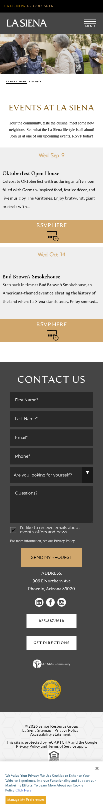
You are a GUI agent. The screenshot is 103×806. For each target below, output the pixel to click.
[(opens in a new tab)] (40, 602)
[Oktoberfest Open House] (51, 195)
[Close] (97, 768)
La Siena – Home (16, 81)
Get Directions (55, 645)
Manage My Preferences (26, 799)
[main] (51, 218)
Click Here (24, 790)
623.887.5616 (51, 621)
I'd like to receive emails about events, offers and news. (50, 530)
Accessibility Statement (50, 734)
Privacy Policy (64, 541)
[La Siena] (26, 23)
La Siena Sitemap (36, 730)
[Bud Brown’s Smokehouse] (51, 294)
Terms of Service (62, 746)
